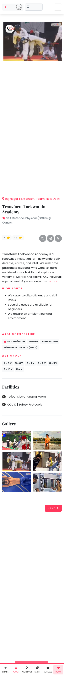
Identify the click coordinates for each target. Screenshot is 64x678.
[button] (32, 188)
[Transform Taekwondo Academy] (32, 41)
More (53, 281)
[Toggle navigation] (58, 7)
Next (51, 507)
